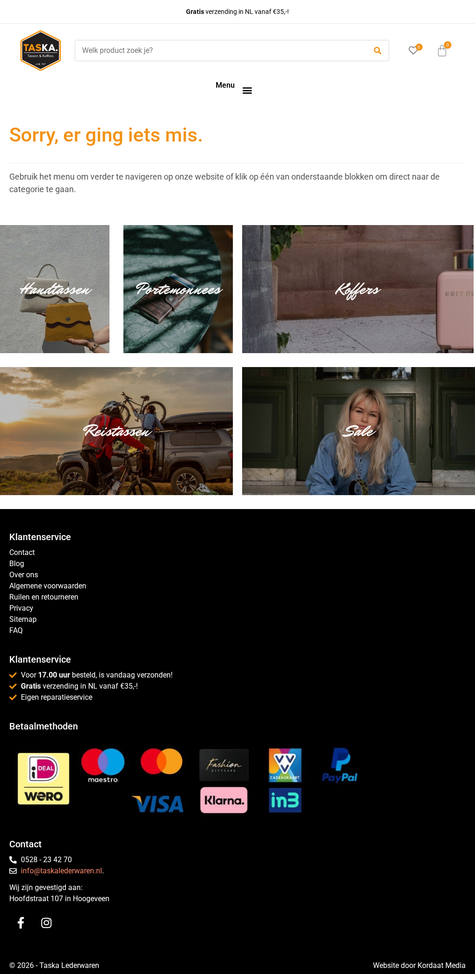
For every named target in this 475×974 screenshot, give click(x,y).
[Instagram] (46, 922)
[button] (247, 89)
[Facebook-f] (20, 922)
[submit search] (377, 50)
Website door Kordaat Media (419, 965)
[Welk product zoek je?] (218, 50)
